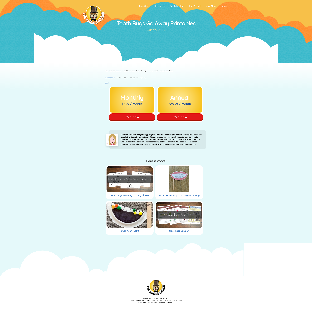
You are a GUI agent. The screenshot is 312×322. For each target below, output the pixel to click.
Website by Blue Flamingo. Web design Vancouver (156, 302)
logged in (119, 71)
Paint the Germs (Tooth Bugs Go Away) (179, 195)
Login (107, 83)
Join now (132, 117)
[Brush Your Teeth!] (130, 215)
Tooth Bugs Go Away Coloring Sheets (129, 195)
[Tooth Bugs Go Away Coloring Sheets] (130, 179)
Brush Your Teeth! (130, 230)
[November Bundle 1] (179, 215)
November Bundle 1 (179, 230)
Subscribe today (111, 78)
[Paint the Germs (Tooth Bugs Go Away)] (179, 179)
